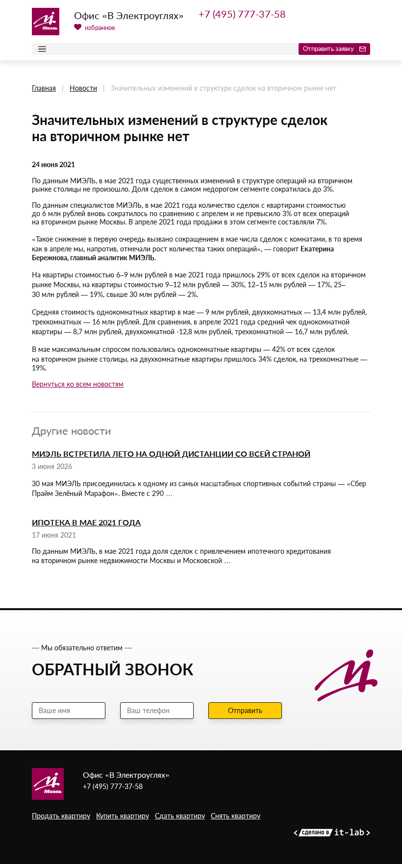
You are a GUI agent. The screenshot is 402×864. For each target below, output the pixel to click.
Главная (44, 88)
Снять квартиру (235, 816)
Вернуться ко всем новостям (78, 384)
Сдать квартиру (180, 816)
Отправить (245, 710)
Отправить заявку (329, 48)
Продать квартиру (61, 816)
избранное (99, 27)
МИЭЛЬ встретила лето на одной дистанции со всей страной (171, 453)
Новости (83, 88)
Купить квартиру (122, 816)
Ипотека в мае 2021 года (86, 522)
